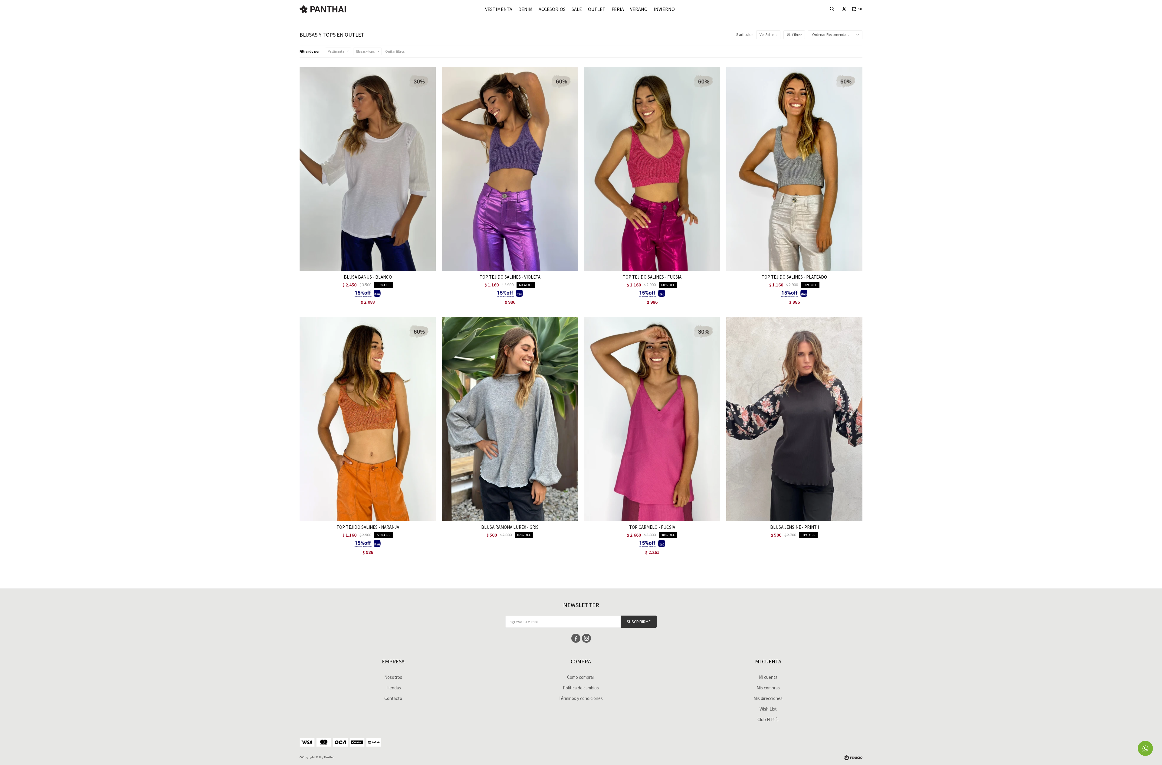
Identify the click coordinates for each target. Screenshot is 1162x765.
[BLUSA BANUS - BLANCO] (368, 169)
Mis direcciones (768, 698)
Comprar (391, 264)
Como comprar (580, 677)
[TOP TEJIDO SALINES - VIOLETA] (510, 169)
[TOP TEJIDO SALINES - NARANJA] (368, 419)
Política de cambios (581, 688)
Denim (525, 9)
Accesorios (552, 9)
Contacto (393, 698)
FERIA (618, 9)
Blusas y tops (365, 51)
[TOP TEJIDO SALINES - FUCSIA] (652, 169)
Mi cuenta (768, 677)
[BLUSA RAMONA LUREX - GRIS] (510, 419)
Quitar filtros (395, 51)
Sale (577, 9)
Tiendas (393, 688)
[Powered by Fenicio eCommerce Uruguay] (853, 757)
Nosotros (393, 677)
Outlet (597, 9)
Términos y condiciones (581, 698)
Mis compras (768, 688)
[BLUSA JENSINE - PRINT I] (794, 419)
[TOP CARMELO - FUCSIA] (652, 419)
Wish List (768, 709)
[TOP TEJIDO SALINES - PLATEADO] (794, 169)
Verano (639, 9)
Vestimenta (498, 9)
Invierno (664, 9)
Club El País (768, 719)
